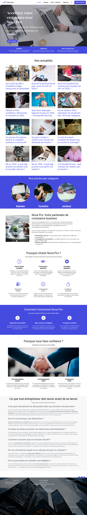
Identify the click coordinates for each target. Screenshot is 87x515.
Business (45, 2)
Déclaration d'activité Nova (43, 489)
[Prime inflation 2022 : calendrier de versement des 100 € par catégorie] (69, 107)
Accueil (39, 2)
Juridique (66, 206)
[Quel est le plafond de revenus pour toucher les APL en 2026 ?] (69, 80)
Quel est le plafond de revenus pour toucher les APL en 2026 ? (69, 86)
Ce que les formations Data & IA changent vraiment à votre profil (16, 140)
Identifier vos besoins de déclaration (43, 490)
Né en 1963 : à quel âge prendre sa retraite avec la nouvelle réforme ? (17, 166)
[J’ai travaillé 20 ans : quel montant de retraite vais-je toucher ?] (69, 161)
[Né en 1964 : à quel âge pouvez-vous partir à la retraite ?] (43, 161)
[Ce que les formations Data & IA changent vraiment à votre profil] (17, 134)
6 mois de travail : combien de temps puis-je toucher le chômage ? (69, 140)
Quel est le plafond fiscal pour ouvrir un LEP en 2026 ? (43, 86)
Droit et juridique (55, 2)
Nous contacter (80, 2)
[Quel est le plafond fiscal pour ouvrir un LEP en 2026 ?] (43, 80)
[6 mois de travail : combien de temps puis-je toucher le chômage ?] (69, 134)
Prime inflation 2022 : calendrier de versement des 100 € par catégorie (69, 113)
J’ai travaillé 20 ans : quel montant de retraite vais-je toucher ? (69, 166)
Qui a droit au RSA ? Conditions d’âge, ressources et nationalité (17, 86)
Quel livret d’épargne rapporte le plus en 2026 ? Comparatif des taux (43, 113)
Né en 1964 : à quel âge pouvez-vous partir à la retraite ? (43, 166)
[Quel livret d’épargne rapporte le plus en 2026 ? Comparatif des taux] (43, 107)
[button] (71, 2)
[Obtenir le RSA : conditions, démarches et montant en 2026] (17, 107)
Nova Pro (10, 2)
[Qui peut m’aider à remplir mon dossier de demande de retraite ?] (43, 134)
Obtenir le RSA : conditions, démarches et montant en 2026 (16, 113)
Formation (66, 2)
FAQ (43, 487)
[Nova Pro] (4, 2)
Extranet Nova (43, 482)
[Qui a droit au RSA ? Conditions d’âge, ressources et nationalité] (17, 80)
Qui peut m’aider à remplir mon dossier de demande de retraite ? (42, 140)
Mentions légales (74, 507)
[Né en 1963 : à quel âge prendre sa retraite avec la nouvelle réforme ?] (17, 161)
